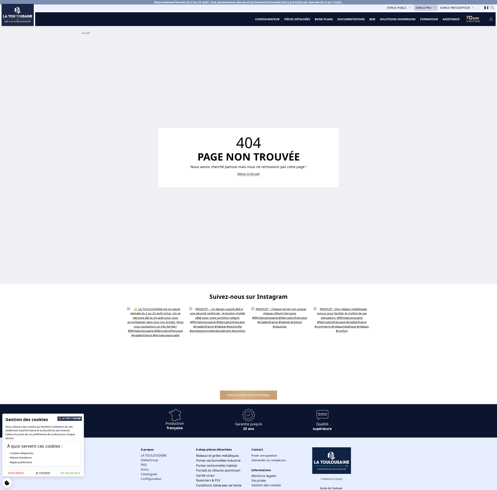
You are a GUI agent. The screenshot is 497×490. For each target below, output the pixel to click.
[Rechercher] (492, 7)
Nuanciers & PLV (208, 480)
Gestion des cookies (266, 485)
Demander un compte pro (268, 460)
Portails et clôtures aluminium (218, 470)
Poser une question (264, 455)
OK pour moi (70, 473)
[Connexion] (491, 19)
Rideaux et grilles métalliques (217, 455)
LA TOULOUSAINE (154, 455)
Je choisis (43, 473)
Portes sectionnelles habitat (216, 465)
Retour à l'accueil (248, 174)
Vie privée (258, 480)
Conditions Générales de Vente (219, 485)
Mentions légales (263, 476)
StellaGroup (149, 460)
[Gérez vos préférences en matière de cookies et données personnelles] (7, 483)
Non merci (16, 473)
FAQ (144, 465)
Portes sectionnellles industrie (218, 460)
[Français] (486, 8)
